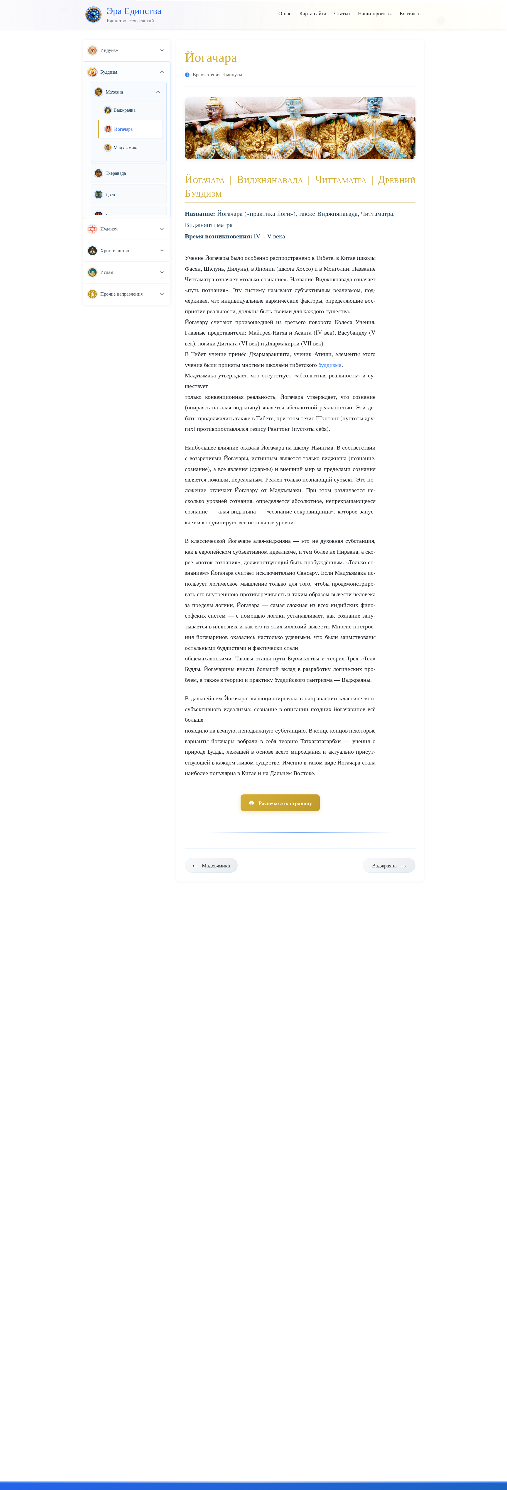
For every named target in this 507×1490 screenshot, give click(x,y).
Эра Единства (134, 10)
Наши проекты (375, 13)
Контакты (411, 13)
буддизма (330, 365)
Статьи (342, 13)
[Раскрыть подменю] (162, 50)
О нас (284, 13)
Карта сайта (312, 13)
